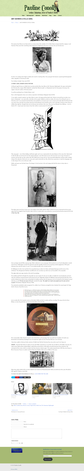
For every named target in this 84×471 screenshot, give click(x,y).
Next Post (70, 410)
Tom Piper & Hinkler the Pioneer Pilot (65, 411)
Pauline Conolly (42, 7)
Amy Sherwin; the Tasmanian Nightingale (19, 394)
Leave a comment (32, 403)
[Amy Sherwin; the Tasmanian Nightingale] (21, 388)
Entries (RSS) (14, 469)
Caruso (28, 405)
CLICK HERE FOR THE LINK (41, 373)
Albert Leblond (17, 405)
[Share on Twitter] (13, 377)
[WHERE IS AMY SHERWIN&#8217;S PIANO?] (62, 388)
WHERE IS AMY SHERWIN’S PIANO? (60, 394)
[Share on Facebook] (21, 377)
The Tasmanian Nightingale (48, 405)
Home (12, 22)
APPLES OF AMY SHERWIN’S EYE (39, 394)
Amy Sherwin (23, 405)
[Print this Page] (29, 377)
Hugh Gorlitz (33, 405)
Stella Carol (38, 405)
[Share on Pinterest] (17, 377)
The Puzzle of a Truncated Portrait (18, 411)
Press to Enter (48, 459)
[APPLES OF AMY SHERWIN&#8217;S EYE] (41, 388)
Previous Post (15, 410)
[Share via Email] (25, 377)
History (16, 22)
